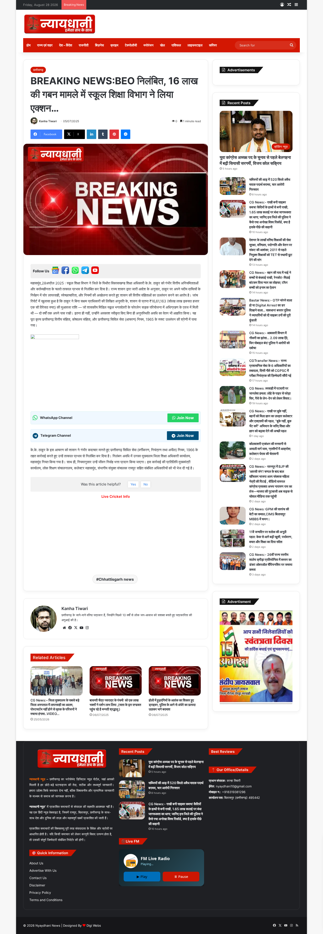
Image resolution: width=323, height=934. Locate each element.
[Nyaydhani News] (59, 24)
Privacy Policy (40, 892)
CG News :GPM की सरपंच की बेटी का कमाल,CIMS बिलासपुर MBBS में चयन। (269, 514)
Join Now (185, 417)
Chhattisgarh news (116, 579)
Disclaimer (37, 885)
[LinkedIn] (91, 134)
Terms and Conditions (45, 900)
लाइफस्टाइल (195, 45)
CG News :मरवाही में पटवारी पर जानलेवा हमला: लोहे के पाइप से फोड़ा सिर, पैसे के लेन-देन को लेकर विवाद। (270, 393)
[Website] (64, 628)
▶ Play (142, 876)
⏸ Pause (181, 876)
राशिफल (176, 45)
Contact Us (38, 878)
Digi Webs (94, 925)
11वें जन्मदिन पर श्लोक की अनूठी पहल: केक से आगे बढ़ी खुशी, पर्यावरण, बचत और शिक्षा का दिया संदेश (270, 537)
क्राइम (114, 45)
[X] (76, 628)
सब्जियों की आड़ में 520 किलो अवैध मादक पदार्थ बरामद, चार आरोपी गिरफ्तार (269, 184)
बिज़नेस (99, 45)
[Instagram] (87, 628)
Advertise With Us (43, 870)
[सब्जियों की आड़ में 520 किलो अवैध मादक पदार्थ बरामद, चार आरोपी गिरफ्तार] (233, 186)
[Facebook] (70, 628)
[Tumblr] (103, 134)
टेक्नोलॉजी (131, 45)
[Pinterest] (114, 134)
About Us (36, 863)
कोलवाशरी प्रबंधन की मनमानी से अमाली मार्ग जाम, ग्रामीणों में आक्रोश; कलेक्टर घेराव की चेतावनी (270, 449)
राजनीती (83, 45)
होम (28, 45)
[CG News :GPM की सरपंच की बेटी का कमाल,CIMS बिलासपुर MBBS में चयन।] (233, 516)
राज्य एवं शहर (44, 45)
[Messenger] (125, 134)
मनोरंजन (148, 45)
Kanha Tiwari (48, 121)
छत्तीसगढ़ (38, 70)
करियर (213, 45)
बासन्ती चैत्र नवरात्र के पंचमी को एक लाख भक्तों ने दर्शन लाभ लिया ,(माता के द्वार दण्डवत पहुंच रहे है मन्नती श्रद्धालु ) (115, 704)
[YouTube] (81, 628)
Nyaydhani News (47, 925)
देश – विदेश (65, 45)
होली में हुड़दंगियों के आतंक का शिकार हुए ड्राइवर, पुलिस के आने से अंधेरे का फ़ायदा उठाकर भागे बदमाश (172, 704)
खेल (162, 45)
